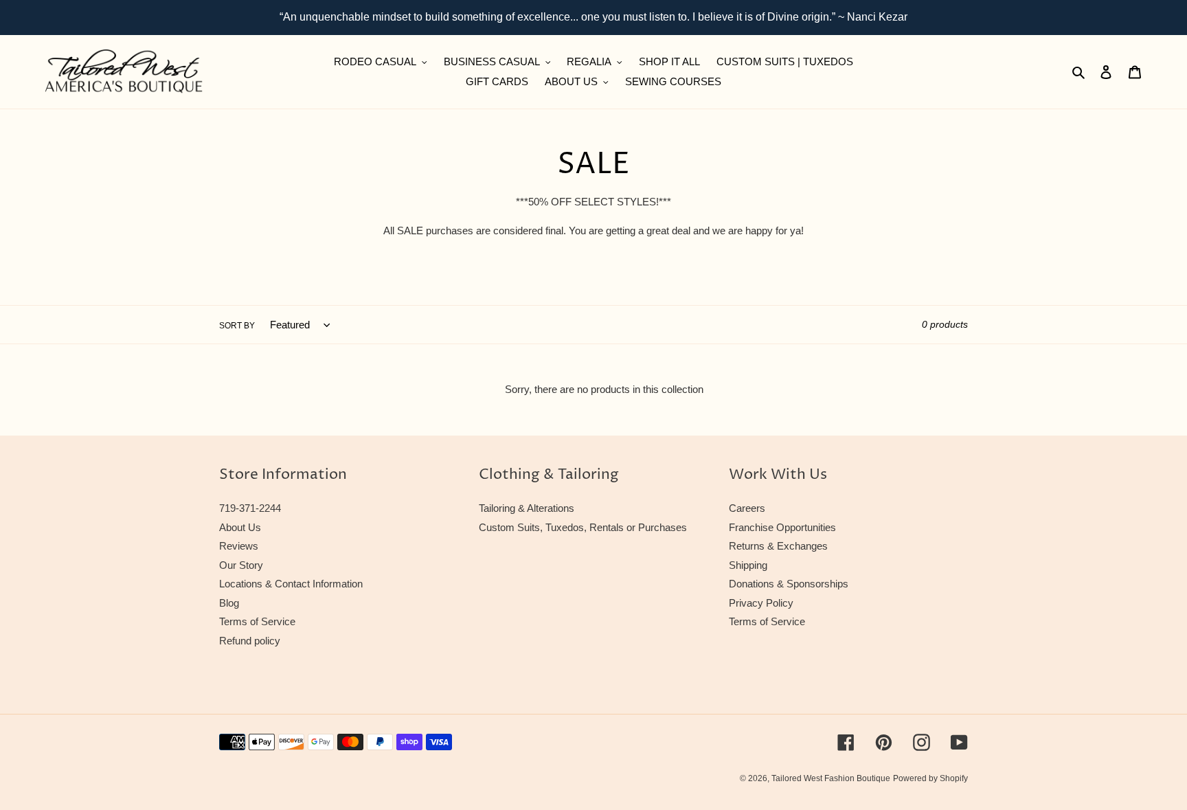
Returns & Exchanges (778, 546)
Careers (747, 508)
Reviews (238, 546)
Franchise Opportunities (782, 527)
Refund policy (249, 640)
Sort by (237, 325)
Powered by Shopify (930, 778)
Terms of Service (257, 621)
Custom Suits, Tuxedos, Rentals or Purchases (583, 527)
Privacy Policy (761, 603)
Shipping (748, 565)
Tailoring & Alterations (526, 508)
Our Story (241, 565)
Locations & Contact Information (291, 583)
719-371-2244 (250, 508)
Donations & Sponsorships (788, 583)
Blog (229, 603)
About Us (240, 527)
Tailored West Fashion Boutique (830, 778)
